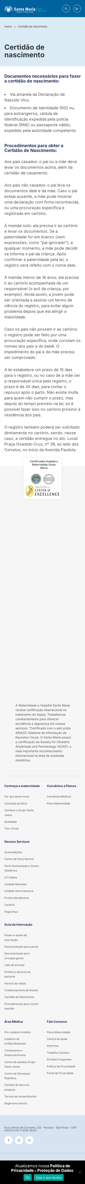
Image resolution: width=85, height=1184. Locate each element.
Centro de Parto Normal (19, 859)
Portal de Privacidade (60, 1073)
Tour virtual (11, 828)
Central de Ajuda (57, 1039)
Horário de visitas (15, 983)
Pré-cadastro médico (17, 1032)
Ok (28, 1177)
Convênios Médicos (59, 796)
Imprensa (52, 1045)
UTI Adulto (10, 877)
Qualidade (10, 821)
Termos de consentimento (20, 1096)
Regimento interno (15, 1103)
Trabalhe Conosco (58, 1052)
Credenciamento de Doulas (21, 990)
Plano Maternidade (58, 803)
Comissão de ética (15, 803)
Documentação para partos (21, 946)
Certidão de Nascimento (19, 997)
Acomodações (13, 852)
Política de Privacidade (61, 1066)
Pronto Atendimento (16, 898)
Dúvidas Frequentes (59, 1059)
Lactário (9, 904)
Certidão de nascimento (32, 26)
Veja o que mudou (48, 1177)
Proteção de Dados (55, 1170)
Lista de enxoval (14, 965)
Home (8, 26)
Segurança (11, 911)
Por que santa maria (16, 796)
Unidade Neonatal (15, 884)
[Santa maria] (25, 8)
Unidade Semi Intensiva (18, 891)
